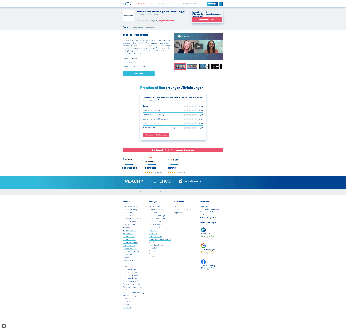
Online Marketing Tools (149, 192)
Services (176, 4)
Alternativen (150, 27)
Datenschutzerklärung (182, 210)
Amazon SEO (127, 213)
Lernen (158, 4)
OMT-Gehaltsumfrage (157, 216)
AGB (175, 207)
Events (151, 4)
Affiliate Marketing (130, 207)
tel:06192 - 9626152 (207, 212)
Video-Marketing (129, 299)
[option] (198, 48)
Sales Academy (154, 227)
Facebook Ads (128, 233)
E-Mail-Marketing (129, 230)
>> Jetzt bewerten (166, 21)
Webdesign (127, 304)
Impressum (178, 213)
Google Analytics (129, 236)
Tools (182, 4)
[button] (4, 326)
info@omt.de (205, 214)
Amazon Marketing (130, 210)
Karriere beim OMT (156, 210)
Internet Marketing (130, 254)
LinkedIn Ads (128, 260)
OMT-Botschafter (155, 222)
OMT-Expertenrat (155, 213)
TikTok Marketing (129, 296)
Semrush (150, 167)
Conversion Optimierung (132, 219)
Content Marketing (130, 216)
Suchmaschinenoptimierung (133, 293)
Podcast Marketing (130, 278)
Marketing (127, 266)
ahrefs (172, 167)
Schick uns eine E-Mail (207, 20)
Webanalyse (127, 301)
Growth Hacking (129, 245)
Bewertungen (138, 27)
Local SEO (126, 263)
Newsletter (153, 257)
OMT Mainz (143, 4)
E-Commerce (127, 227)
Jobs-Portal (153, 233)
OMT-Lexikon (153, 254)
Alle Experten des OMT (157, 219)
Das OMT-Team (154, 207)
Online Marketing (129, 269)
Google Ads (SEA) (129, 239)
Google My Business (130, 242)
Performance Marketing (132, 272)
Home (135, 192)
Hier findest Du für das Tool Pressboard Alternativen (173, 150)
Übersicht (126, 27)
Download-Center (155, 236)
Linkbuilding (127, 257)
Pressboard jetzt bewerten (156, 135)
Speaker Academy (155, 224)
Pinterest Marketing (130, 275)
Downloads (166, 4)
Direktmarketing (129, 224)
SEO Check (153, 230)
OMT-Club (152, 251)
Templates (153, 248)
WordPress (127, 307)
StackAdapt (129, 167)
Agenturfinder (191, 4)
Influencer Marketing (131, 251)
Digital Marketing (129, 222)
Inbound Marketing (130, 248)
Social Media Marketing (132, 284)
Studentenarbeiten (156, 245)
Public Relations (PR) (130, 281)
